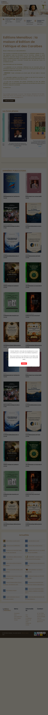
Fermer (24, 363)
